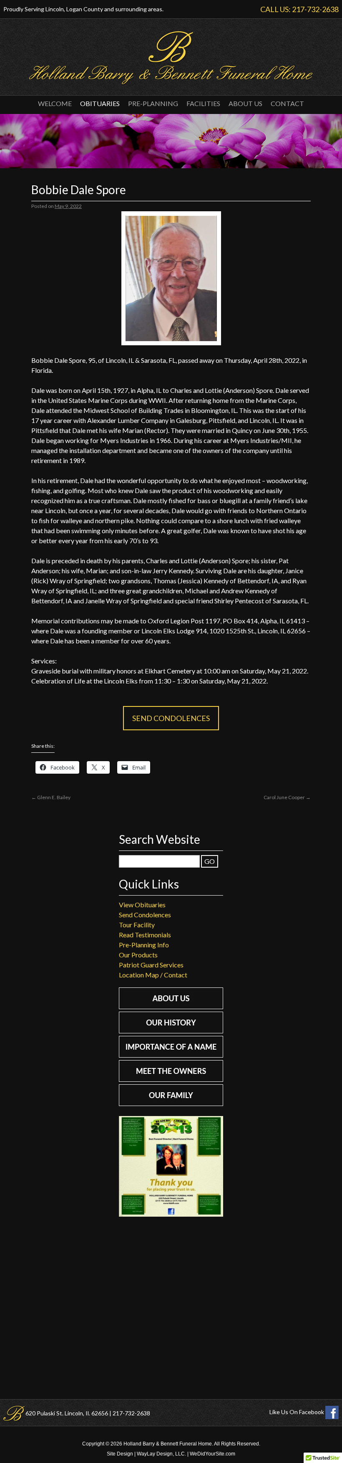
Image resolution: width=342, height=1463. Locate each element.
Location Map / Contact (153, 975)
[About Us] (171, 1006)
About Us (245, 103)
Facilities (203, 103)
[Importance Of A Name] (171, 1055)
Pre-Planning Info (144, 945)
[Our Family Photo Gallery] (171, 1103)
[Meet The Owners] (171, 1079)
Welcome (55, 103)
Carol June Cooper (287, 797)
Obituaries (100, 103)
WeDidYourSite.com (212, 1454)
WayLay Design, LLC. (161, 1454)
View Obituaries (142, 905)
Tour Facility (137, 925)
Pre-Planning (153, 103)
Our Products (138, 955)
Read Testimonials (145, 935)
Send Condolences (171, 718)
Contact (287, 103)
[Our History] (171, 1031)
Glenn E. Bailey (50, 797)
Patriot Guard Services (151, 965)
